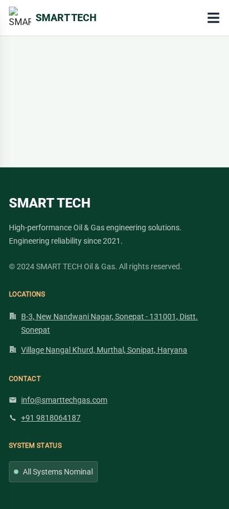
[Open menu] (213, 17)
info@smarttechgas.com (64, 400)
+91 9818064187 (51, 417)
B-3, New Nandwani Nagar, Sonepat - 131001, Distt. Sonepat (109, 323)
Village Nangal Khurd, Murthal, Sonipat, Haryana (104, 349)
